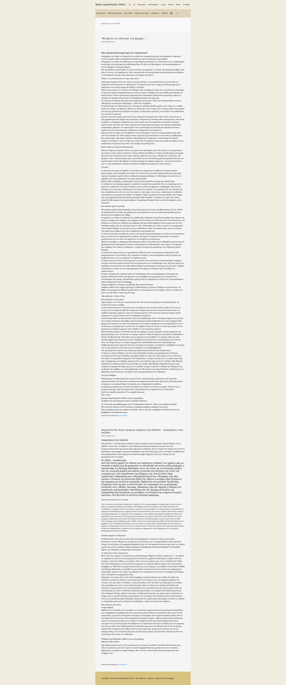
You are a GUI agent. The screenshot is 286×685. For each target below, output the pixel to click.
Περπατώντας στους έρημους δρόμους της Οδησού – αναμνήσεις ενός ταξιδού (142, 431)
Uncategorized (122, 415)
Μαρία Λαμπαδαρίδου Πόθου (110, 4)
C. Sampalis (150, 678)
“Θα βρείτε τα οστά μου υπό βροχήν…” (124, 38)
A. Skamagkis (169, 678)
